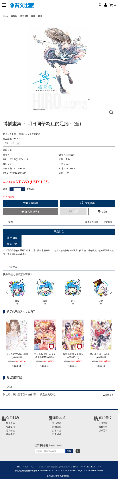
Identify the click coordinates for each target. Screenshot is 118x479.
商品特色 (59, 231)
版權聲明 (103, 430)
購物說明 (56, 426)
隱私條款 (10, 430)
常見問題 (56, 423)
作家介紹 (12, 243)
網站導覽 (10, 434)
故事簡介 (12, 237)
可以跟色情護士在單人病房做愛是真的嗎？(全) (45, 356)
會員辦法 (10, 423)
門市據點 (56, 434)
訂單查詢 (56, 430)
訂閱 (69, 451)
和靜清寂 (69, 154)
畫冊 (40, 16)
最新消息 (103, 426)
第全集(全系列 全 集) (20, 159)
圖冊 (33, 16)
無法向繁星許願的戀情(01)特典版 (17, 356)
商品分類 (24, 16)
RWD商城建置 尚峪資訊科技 (59, 476)
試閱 (75, 211)
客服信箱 (10, 426)
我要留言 (109, 395)
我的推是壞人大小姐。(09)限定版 (101, 356)
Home (5, 16)
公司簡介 (103, 423)
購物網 (14, 16)
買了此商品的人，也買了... (22, 311)
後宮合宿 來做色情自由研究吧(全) (73, 356)
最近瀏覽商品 (15, 377)
